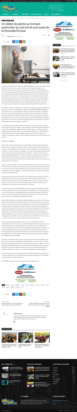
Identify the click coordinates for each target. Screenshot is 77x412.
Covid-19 (22, 285)
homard (37, 285)
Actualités (13, 18)
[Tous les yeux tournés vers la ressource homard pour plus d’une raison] (56, 74)
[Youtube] (74, 1)
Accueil (3, 18)
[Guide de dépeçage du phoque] (5, 382)
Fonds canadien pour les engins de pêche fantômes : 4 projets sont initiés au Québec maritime (39, 305)
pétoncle (12, 287)
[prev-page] (3, 351)
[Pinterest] (20, 41)
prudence (18, 287)
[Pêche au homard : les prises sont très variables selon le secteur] (25, 337)
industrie (42, 285)
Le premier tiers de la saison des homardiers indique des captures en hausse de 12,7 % (9, 346)
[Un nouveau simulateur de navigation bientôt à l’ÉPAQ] (5, 369)
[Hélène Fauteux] (4, 36)
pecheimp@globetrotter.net (61, 400)
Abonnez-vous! (67, 410)
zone (22, 287)
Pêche (12, 20)
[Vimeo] (72, 1)
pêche (3, 287)
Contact (73, 410)
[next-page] (5, 351)
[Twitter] (70, 1)
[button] (73, 14)
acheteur (8, 285)
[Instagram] (68, 1)
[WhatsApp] (24, 41)
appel (12, 285)
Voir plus (63, 80)
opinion (47, 285)
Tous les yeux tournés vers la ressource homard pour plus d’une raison (68, 74)
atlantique (17, 285)
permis (7, 287)
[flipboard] (14, 321)
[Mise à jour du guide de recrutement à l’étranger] (5, 375)
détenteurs (32, 285)
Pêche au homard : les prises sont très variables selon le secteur (24, 346)
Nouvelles (8, 18)
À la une (3, 342)
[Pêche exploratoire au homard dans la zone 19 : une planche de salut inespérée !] (42, 337)
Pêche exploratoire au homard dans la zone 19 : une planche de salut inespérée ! (42, 346)
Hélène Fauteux (11, 36)
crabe (27, 285)
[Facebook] (66, 1)
